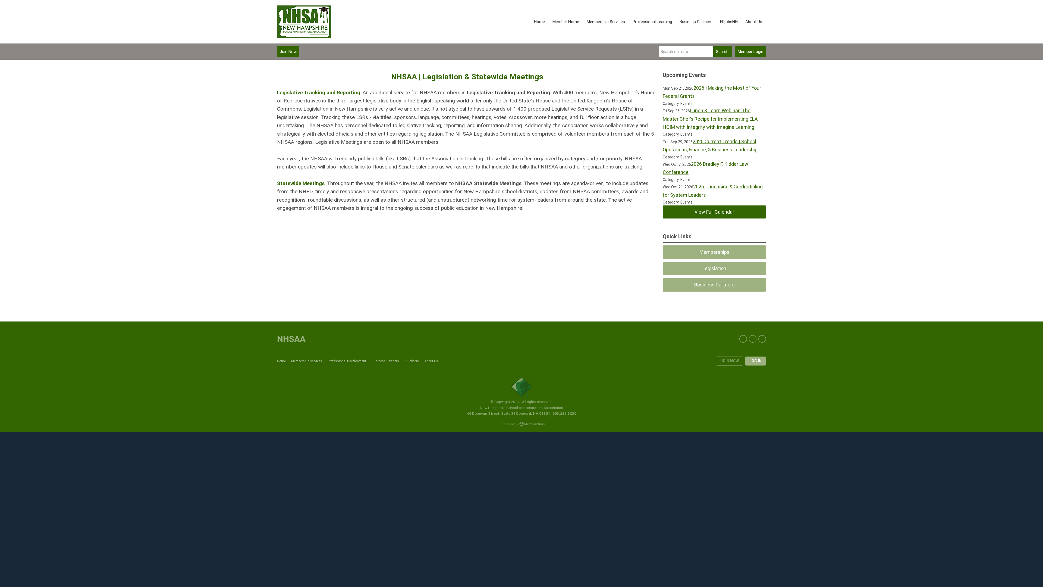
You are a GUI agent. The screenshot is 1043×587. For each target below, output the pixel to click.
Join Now (288, 51)
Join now (729, 361)
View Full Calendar (714, 212)
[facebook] (743, 339)
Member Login (750, 51)
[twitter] (752, 339)
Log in (755, 361)
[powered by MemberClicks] (521, 425)
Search (722, 51)
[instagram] (762, 339)
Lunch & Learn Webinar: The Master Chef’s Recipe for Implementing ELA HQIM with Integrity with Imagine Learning (710, 119)
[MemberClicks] (304, 21)
